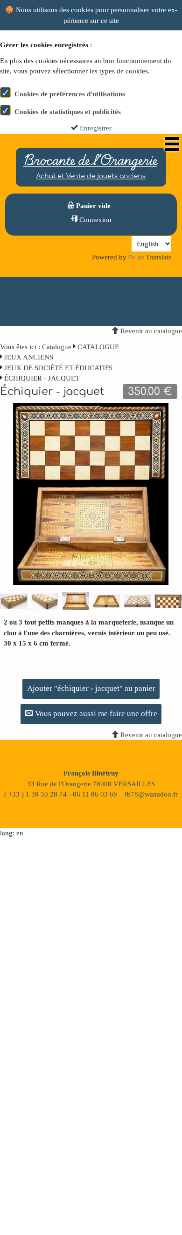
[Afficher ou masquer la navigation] (172, 144)
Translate (159, 257)
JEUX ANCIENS (28, 357)
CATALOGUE (98, 347)
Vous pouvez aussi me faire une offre (95, 713)
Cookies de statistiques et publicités (67, 111)
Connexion (94, 219)
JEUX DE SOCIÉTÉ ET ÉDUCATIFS (58, 368)
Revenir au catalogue (150, 331)
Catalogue (56, 347)
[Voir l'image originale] (91, 493)
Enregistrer (95, 128)
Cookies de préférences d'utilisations (69, 94)
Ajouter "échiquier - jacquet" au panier (91, 688)
